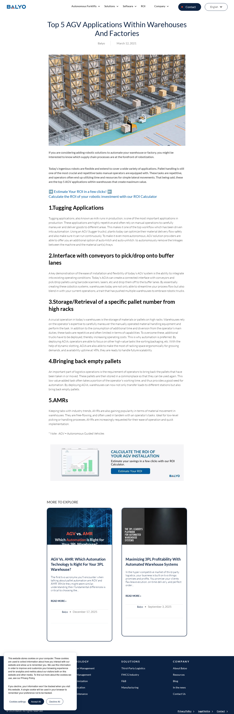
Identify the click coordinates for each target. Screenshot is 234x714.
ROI (143, 6)
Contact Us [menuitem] (179, 693)
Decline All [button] (54, 701)
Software (128, 6)
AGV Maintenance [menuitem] (77, 693)
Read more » (58, 600)
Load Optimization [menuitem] (77, 681)
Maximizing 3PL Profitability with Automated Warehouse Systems (153, 561)
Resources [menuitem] (179, 674)
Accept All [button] (36, 701)
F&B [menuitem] (123, 681)
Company (159, 6)
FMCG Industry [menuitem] (130, 674)
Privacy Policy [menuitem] (184, 711)
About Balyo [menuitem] (180, 668)
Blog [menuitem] (175, 681)
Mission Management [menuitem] (79, 674)
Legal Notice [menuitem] (204, 711)
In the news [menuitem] (179, 687)
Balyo (101, 43)
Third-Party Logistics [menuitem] (133, 668)
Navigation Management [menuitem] (81, 668)
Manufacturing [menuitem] (129, 687)
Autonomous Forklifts (84, 6)
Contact (191, 7)
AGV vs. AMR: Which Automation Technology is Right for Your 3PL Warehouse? (78, 564)
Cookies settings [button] (17, 701)
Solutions (109, 6)
